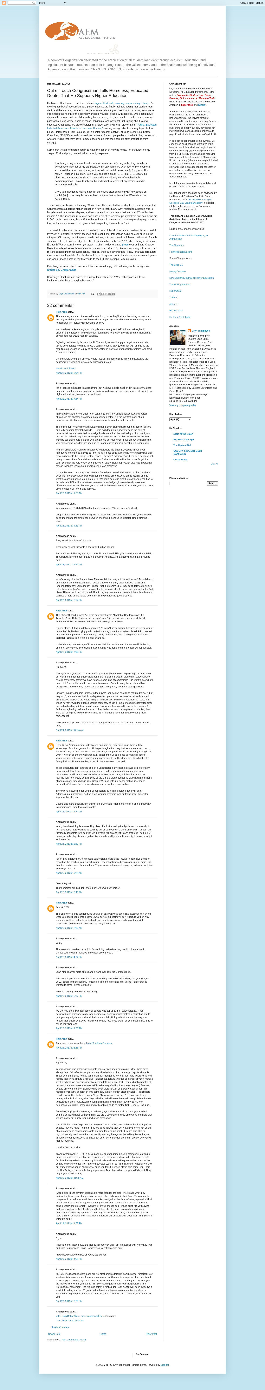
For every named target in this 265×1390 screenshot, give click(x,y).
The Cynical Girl (182, 445)
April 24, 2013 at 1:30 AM (69, 811)
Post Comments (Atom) (73, 1339)
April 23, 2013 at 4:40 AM (69, 564)
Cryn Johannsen (201, 330)
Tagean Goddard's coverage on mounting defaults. (122, 103)
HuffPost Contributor (180, 317)
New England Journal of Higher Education (191, 278)
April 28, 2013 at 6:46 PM (69, 1047)
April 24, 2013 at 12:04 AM (70, 730)
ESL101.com (176, 310)
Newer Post (54, 1334)
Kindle (201, 105)
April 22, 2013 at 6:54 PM (69, 373)
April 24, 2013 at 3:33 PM (69, 844)
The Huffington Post (179, 284)
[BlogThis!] (102, 294)
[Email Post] (92, 293)
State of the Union (183, 434)
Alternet (173, 304)
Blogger (165, 1365)
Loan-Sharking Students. (99, 1043)
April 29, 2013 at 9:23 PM (69, 1301)
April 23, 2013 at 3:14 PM (69, 600)
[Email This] (99, 294)
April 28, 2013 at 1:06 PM (69, 1028)
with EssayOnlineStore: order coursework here (80, 1316)
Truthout (173, 297)
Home (103, 1334)
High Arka (61, 312)
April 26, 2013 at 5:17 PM (69, 996)
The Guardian (176, 245)
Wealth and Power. (66, 368)
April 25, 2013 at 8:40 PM (69, 892)
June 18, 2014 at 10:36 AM (70, 1320)
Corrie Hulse (180, 459)
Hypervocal (175, 291)
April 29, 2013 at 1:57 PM (69, 1223)
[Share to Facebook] (110, 294)
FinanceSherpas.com (180, 252)
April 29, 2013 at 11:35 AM (69, 1178)
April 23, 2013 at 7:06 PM (69, 652)
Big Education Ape (183, 439)
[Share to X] (106, 294)
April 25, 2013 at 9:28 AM (69, 873)
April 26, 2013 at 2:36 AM (69, 928)
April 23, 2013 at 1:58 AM (69, 493)
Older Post (151, 1334)
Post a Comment (60, 1327)
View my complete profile (182, 405)
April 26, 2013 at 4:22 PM (69, 957)
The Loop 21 (176, 265)
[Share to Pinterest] (113, 294)
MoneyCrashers (177, 271)
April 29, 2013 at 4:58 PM (69, 1259)
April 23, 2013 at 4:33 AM (69, 525)
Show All (214, 464)
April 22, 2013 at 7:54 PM (69, 398)
